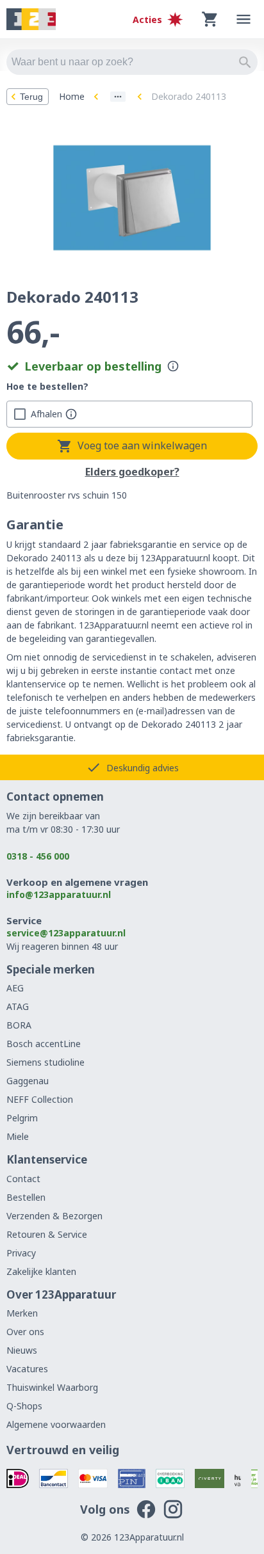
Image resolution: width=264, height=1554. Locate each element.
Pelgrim (22, 1118)
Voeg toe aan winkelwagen (142, 445)
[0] (210, 19)
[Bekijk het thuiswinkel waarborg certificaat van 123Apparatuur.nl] (238, 1478)
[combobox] (132, 62)
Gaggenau (27, 1081)
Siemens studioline (45, 1062)
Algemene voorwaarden (56, 1424)
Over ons (25, 1332)
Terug (31, 97)
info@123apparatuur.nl (58, 894)
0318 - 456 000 (37, 856)
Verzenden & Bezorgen (54, 1216)
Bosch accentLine (43, 1043)
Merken (22, 1313)
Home (72, 96)
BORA (18, 1025)
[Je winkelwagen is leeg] (210, 19)
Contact (23, 1179)
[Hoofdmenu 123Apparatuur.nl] (243, 19)
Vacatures (27, 1369)
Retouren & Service (46, 1234)
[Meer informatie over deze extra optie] (71, 414)
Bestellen (25, 1197)
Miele (17, 1136)
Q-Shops (24, 1406)
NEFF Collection (39, 1099)
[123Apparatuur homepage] (31, 19)
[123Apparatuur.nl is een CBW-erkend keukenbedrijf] (254, 1478)
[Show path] (118, 97)
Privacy (21, 1253)
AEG (15, 988)
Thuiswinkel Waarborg (52, 1387)
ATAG (17, 1006)
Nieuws (21, 1350)
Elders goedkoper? (132, 472)
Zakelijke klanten (41, 1271)
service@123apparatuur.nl (66, 933)
